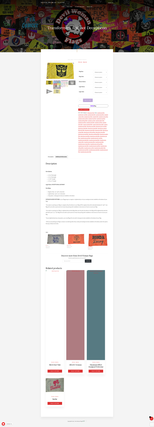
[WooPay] (93, 105)
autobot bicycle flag (82, 114)
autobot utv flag (98, 122)
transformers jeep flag (83, 146)
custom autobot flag (87, 124)
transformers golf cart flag (96, 144)
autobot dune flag (88, 116)
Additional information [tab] (61, 156)
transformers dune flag (89, 142)
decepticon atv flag (91, 126)
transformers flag (99, 142)
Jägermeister (69, 245)
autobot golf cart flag (83, 118)
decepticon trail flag (85, 136)
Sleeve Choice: (82, 81)
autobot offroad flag (83, 120)
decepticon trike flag (95, 136)
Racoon (47, 245)
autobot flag (95, 116)
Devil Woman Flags (53, 2)
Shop (72, 11)
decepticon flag (98, 130)
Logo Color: (81, 91)
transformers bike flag (83, 140)
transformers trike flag (94, 149)
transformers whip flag (85, 151)
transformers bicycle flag (96, 138)
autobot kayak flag (101, 118)
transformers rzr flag (89, 148)
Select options (55, 371)
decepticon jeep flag (100, 132)
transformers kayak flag (94, 146)
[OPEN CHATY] (3, 424)
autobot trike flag (90, 122)
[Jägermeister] (77, 239)
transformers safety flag (99, 148)
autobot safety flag (100, 120)
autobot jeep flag (92, 118)
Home (69, 11)
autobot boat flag (100, 114)
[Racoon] (56, 239)
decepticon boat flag (92, 128)
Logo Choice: (82, 86)
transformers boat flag (94, 140)
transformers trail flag (83, 149)
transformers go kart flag (84, 144)
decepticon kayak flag (83, 134)
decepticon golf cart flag (89, 132)
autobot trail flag (82, 122)
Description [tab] (51, 156)
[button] (73, 63)
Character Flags (91, 112)
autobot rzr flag (91, 120)
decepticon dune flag (90, 130)
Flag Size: (81, 71)
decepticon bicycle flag (101, 126)
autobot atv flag (100, 112)
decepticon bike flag (83, 128)
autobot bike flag (92, 114)
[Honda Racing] (98, 240)
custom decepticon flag (98, 124)
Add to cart (87, 100)
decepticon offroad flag (94, 134)
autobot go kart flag (103, 116)
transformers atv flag (85, 138)
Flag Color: (81, 76)
